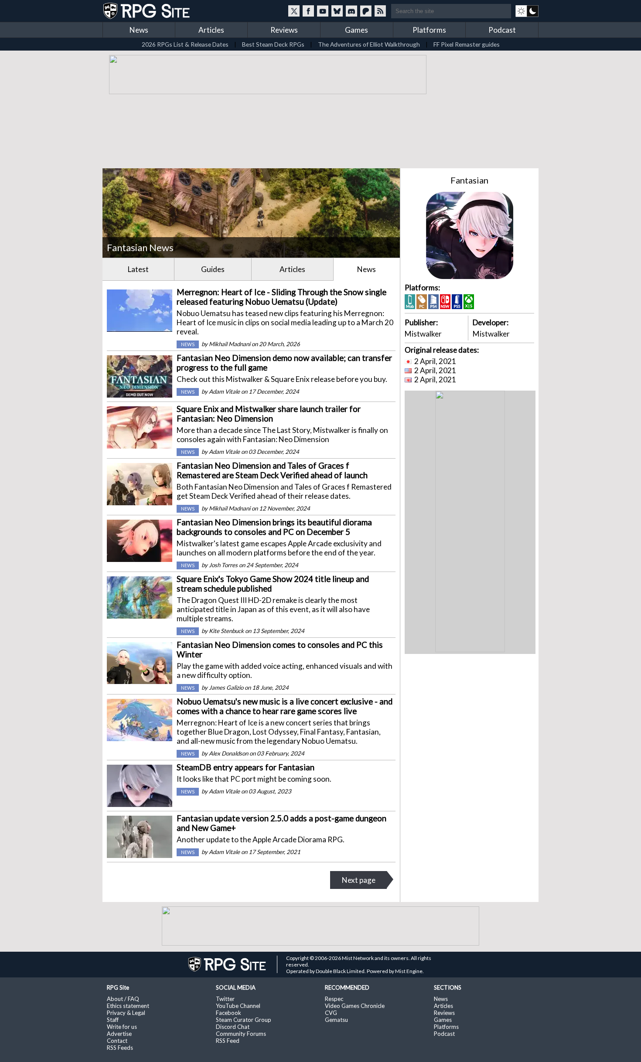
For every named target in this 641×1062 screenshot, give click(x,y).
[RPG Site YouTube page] (322, 11)
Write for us (122, 1026)
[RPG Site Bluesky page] (337, 11)
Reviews (284, 29)
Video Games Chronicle (355, 1005)
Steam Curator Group (243, 1019)
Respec (334, 998)
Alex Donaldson (228, 753)
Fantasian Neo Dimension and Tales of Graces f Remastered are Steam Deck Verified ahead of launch (272, 470)
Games (356, 29)
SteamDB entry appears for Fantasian (245, 767)
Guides (213, 269)
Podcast (502, 29)
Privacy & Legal (126, 1012)
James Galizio (226, 687)
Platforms (429, 29)
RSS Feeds (120, 1047)
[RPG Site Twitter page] (294, 11)
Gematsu (336, 1019)
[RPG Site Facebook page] (308, 11)
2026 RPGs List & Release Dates (185, 44)
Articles (211, 29)
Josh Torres (223, 565)
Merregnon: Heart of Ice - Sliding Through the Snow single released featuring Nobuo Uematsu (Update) (281, 296)
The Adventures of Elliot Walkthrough (369, 44)
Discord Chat (232, 1026)
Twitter (225, 998)
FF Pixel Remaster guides (466, 44)
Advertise (119, 1033)
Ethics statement (128, 1005)
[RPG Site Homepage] (147, 11)
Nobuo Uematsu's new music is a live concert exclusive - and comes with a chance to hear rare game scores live (284, 706)
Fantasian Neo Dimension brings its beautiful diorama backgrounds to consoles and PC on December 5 (274, 527)
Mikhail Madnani (229, 343)
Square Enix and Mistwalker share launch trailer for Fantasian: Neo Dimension (269, 413)
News (139, 29)
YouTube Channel (238, 1005)
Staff (113, 1019)
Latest (138, 269)
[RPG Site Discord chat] (351, 11)
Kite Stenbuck (226, 630)
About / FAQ (123, 998)
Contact (117, 1040)
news (187, 344)
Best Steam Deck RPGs (273, 44)
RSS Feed (227, 1040)
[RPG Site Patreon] (366, 11)
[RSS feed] (380, 11)
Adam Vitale (224, 391)
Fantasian (469, 180)
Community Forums (241, 1033)
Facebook (228, 1012)
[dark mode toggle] (527, 11)
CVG (331, 1012)
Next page (358, 880)
